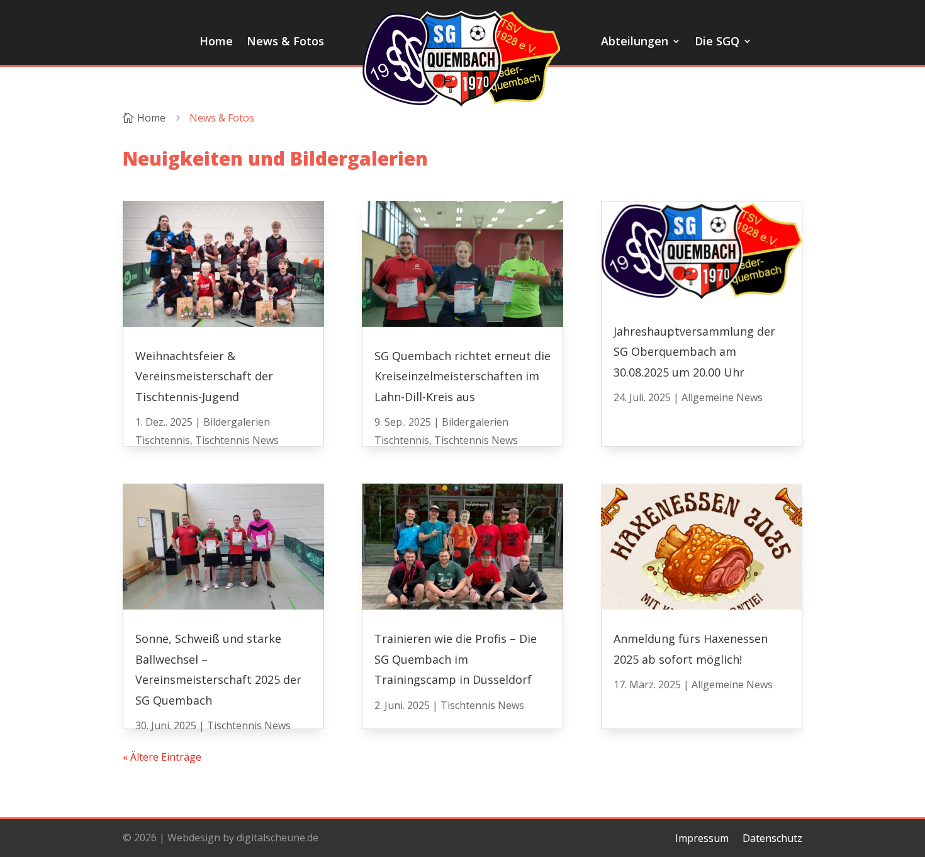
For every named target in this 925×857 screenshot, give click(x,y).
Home (216, 42)
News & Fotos (285, 42)
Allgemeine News (722, 397)
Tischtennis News (237, 440)
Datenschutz (772, 837)
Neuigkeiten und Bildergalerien (275, 158)
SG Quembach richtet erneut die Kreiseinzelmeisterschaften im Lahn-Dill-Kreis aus (462, 376)
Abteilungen (634, 42)
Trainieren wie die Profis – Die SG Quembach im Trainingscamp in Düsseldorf (455, 659)
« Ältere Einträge (162, 757)
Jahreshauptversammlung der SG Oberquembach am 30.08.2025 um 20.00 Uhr (694, 352)
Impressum (702, 837)
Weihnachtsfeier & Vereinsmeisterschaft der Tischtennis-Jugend (204, 376)
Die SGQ (717, 42)
